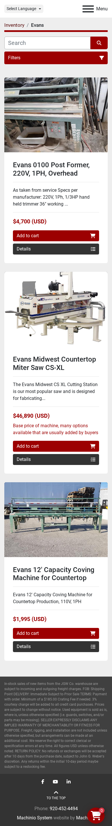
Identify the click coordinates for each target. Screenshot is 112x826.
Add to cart (28, 235)
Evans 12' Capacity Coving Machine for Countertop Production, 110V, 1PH (53, 578)
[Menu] (88, 8)
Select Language (21, 8)
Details (24, 249)
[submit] (99, 43)
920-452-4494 (64, 808)
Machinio (85, 818)
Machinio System (34, 818)
